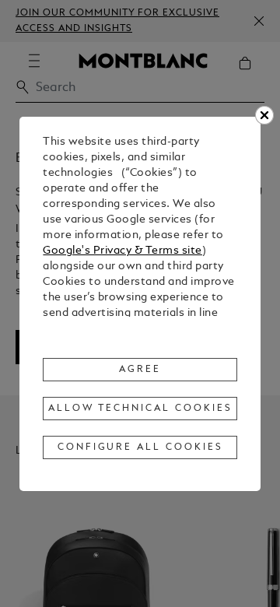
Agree (140, 369)
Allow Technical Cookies (140, 408)
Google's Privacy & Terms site (122, 251)
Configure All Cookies (140, 447)
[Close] (264, 115)
